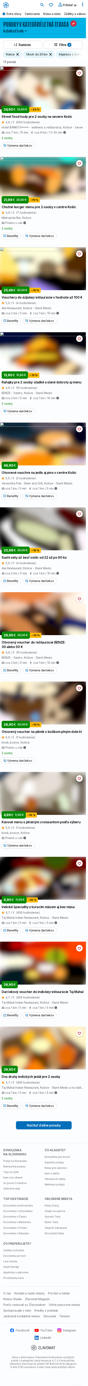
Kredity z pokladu (46, 1310)
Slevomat (49, 1316)
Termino (64, 1316)
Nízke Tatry (51, 1222)
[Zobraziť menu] (82, 5)
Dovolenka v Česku (15, 1216)
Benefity (12, 236)
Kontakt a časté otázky (29, 1293)
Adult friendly (11, 1266)
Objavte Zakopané (56, 1227)
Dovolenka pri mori (14, 1255)
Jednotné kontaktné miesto (21, 1316)
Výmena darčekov (19, 145)
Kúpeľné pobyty (54, 1162)
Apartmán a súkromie (15, 1272)
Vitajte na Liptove (55, 1211)
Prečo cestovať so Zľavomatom (24, 1304)
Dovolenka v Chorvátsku (18, 1211)
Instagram (69, 1330)
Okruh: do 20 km (36, 54)
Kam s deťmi (52, 1173)
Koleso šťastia (12, 1299)
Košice (10, 54)
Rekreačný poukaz (14, 1166)
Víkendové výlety (55, 1178)
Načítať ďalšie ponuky (44, 1125)
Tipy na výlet (11, 1172)
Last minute (10, 1261)
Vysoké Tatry (53, 1216)
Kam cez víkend (12, 1177)
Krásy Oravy (52, 1205)
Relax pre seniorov (56, 1167)
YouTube (46, 1330)
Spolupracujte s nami (17, 1310)
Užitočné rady (11, 1188)
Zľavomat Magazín (37, 1299)
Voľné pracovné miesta (64, 1304)
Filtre (64, 45)
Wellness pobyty (55, 1184)
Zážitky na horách (13, 1250)
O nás (7, 1293)
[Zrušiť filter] (17, 54)
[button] (79, 73)
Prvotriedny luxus (13, 1277)
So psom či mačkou (15, 1183)
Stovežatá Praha (54, 1233)
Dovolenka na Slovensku (18, 1205)
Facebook (23, 1330)
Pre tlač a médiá (59, 1293)
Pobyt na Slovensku (15, 1160)
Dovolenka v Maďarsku (17, 1222)
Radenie (25, 45)
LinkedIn (46, 1337)
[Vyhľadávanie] (42, 5)
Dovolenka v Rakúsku (16, 1233)
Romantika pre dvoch (57, 1156)
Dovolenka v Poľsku (15, 1227)
